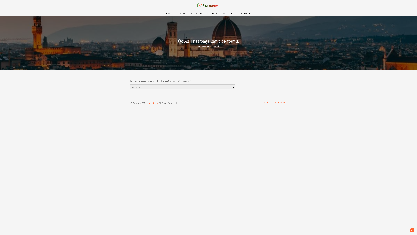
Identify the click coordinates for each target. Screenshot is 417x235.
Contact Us (246, 14)
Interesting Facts (216, 14)
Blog (232, 14)
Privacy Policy (280, 102)
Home (168, 14)
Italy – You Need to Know (189, 14)
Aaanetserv (152, 103)
